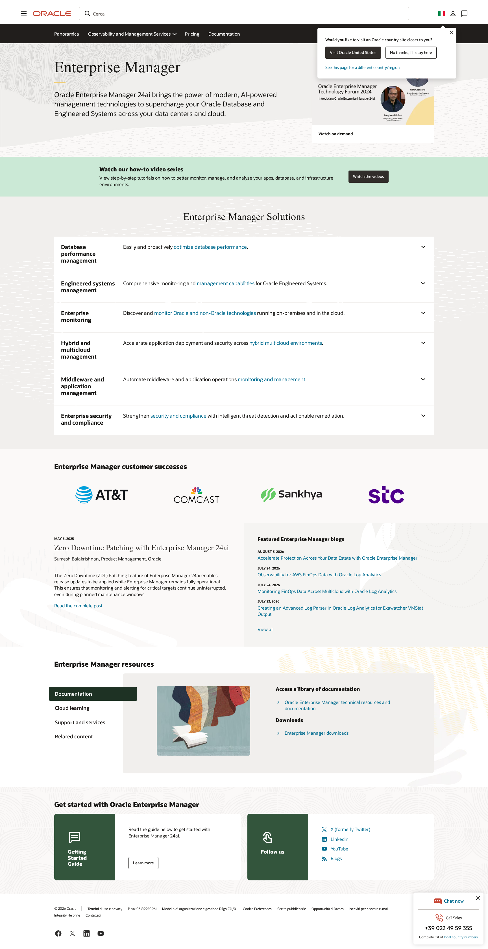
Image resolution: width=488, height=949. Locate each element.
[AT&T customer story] (101, 494)
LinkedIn (339, 839)
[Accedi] (453, 13)
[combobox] (244, 13)
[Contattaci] (464, 13)
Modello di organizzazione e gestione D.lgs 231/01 (199, 908)
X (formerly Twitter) (350, 829)
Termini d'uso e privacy (105, 908)
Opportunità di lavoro (327, 908)
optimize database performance (210, 246)
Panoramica (66, 34)
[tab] (93, 694)
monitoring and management (271, 379)
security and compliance (178, 415)
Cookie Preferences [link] (257, 908)
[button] (23, 13)
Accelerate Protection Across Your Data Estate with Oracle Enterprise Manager (337, 558)
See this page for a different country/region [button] (362, 67)
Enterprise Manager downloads (316, 733)
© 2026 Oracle (65, 908)
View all (266, 629)
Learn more (143, 862)
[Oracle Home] (52, 13)
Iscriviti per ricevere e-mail (369, 908)
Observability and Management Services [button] (129, 34)
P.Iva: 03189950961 (142, 908)
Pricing (192, 34)
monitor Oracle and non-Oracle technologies (205, 312)
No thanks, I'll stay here (411, 52)
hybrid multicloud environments (285, 342)
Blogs (336, 858)
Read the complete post (78, 605)
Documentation (224, 34)
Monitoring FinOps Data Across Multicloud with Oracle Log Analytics (328, 591)
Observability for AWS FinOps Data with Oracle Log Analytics (319, 574)
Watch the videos (368, 176)
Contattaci (93, 915)
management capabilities (225, 283)
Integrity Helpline (67, 915)
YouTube (339, 849)
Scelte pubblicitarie (291, 908)
